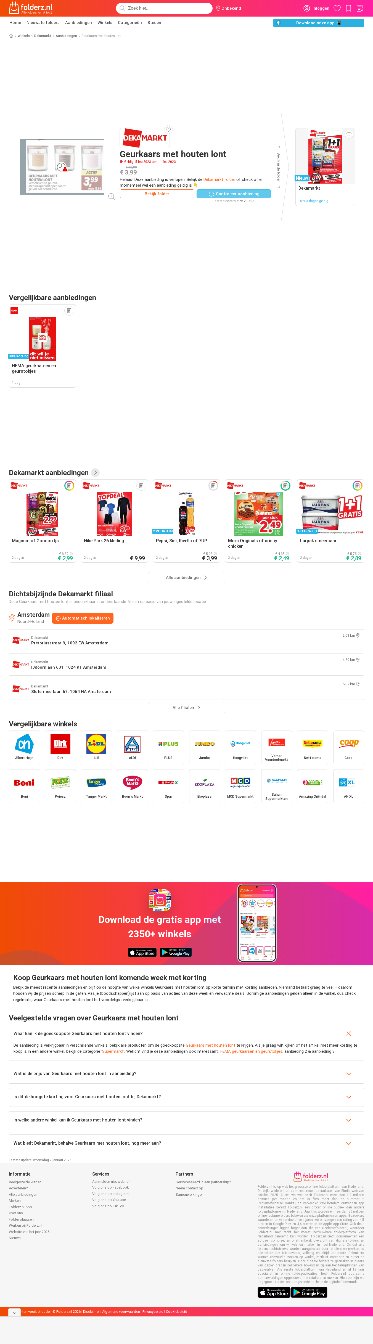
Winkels (104, 22)
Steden (154, 22)
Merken (15, 1201)
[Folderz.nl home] (30, 8)
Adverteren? (18, 1188)
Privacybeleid (152, 1311)
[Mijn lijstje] (359, 8)
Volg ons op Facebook (110, 1187)
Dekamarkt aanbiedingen (49, 473)
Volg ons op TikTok (108, 1206)
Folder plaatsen (21, 1219)
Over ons (16, 1213)
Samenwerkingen (189, 1194)
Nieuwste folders (43, 22)
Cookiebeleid (176, 1311)
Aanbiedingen (78, 22)
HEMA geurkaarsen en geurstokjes (251, 1051)
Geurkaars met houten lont (210, 1045)
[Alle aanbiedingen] (95, 472)
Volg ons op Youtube (109, 1200)
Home (15, 22)
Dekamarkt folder (219, 179)
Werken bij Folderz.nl (25, 1225)
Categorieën (130, 22)
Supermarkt (112, 1051)
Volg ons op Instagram (110, 1194)
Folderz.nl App (20, 1207)
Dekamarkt (42, 36)
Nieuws (15, 1238)
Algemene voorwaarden (121, 1311)
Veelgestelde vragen (25, 1182)
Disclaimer (91, 1311)
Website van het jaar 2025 (29, 1232)
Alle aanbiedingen (23, 1194)
